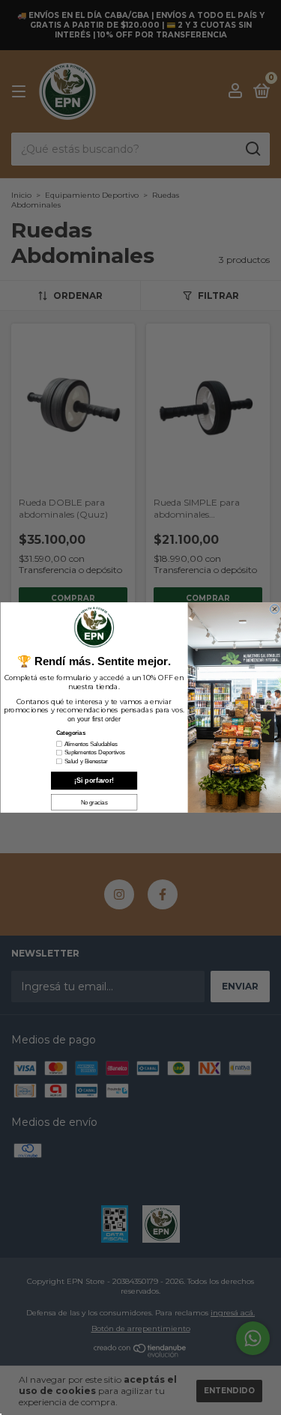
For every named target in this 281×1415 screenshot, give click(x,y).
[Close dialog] (274, 609)
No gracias (93, 802)
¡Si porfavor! (93, 780)
